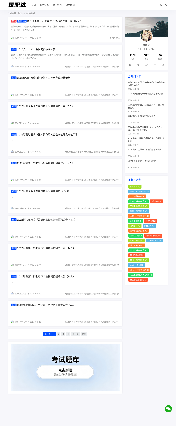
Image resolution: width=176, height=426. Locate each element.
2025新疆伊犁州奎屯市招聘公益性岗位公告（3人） (45, 106)
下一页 (75, 334)
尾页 (84, 334)
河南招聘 (135, 226)
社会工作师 (135, 221)
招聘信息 (44, 4)
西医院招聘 (136, 236)
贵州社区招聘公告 (138, 260)
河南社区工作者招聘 (139, 270)
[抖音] (163, 65)
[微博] (146, 65)
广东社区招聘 (136, 241)
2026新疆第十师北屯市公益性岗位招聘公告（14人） (46, 248)
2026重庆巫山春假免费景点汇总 (142, 116)
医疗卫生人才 (21, 38)
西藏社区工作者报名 (139, 216)
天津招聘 (156, 201)
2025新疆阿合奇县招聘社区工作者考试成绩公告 (43, 77)
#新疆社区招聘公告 (92, 66)
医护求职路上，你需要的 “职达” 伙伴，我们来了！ (54, 21)
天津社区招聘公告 (138, 231)
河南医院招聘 (153, 236)
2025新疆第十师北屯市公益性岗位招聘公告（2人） (45, 163)
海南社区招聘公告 (138, 211)
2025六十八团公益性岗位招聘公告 (36, 49)
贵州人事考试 (136, 255)
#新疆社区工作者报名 (110, 66)
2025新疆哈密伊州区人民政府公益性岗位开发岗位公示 (47, 134)
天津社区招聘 (136, 265)
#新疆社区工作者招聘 (74, 66)
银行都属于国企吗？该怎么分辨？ (142, 161)
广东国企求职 (154, 241)
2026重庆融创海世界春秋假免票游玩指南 (145, 93)
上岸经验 (70, 4)
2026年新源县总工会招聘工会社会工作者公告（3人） (47, 304)
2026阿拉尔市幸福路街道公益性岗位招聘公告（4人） (47, 219)
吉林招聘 (151, 221)
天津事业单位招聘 (138, 206)
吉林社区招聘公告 (138, 250)
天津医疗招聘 (137, 196)
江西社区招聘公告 (138, 201)
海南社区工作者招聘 (139, 191)
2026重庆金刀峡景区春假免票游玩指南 (144, 149)
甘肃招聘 (135, 187)
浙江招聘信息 (136, 245)
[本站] (155, 65)
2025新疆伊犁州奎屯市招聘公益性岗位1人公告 (43, 191)
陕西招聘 (149, 226)
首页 (33, 4)
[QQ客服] (130, 65)
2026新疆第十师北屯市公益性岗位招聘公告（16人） (46, 276)
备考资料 (57, 4)
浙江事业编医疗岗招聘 (141, 275)
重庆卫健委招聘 (138, 280)
